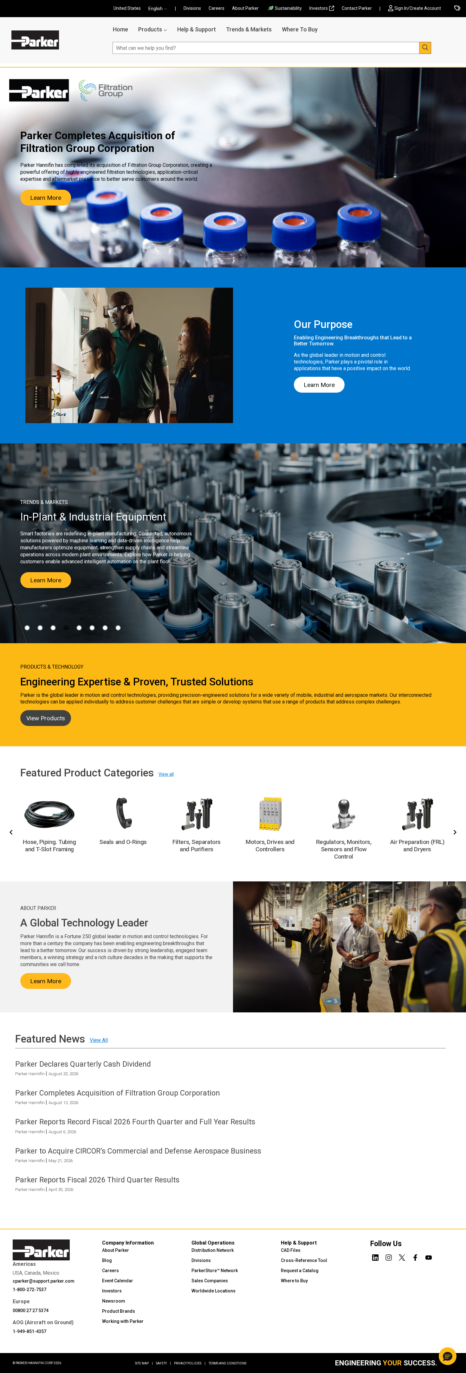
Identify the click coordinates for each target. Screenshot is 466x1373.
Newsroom (113, 1301)
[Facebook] (415, 1256)
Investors (318, 8)
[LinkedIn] (375, 1256)
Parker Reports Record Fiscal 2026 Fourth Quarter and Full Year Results (135, 1121)
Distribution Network (212, 1250)
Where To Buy (300, 29)
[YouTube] (429, 1256)
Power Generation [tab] (105, 628)
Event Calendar (117, 1280)
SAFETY (163, 1363)
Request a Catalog (300, 1270)
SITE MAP (144, 1363)
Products (150, 29)
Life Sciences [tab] (79, 628)
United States (127, 8)
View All (99, 1040)
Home (120, 29)
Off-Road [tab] (92, 628)
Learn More (45, 197)
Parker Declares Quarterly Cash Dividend (83, 1064)
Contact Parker (357, 8)
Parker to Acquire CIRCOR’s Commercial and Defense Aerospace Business (138, 1151)
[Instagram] (389, 1256)
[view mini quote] (457, 9)
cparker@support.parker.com (43, 1281)
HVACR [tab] (53, 628)
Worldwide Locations (213, 1290)
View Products (45, 718)
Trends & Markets (249, 29)
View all (166, 774)
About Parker (245, 8)
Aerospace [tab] (27, 628)
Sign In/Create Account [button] (417, 8)
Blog (107, 1260)
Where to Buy (294, 1280)
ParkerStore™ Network (214, 1270)
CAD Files (291, 1250)
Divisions (192, 8)
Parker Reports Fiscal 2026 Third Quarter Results (97, 1179)
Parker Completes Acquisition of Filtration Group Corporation (117, 1093)
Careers (216, 8)
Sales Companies (209, 1280)
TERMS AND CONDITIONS (227, 1363)
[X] (402, 1256)
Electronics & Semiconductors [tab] (40, 628)
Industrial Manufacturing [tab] (66, 628)
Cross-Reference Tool (304, 1260)
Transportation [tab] (118, 628)
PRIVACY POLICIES (189, 1363)
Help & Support (196, 29)
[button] (159, 8)
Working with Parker (123, 1321)
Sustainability (288, 8)
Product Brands (118, 1311)
